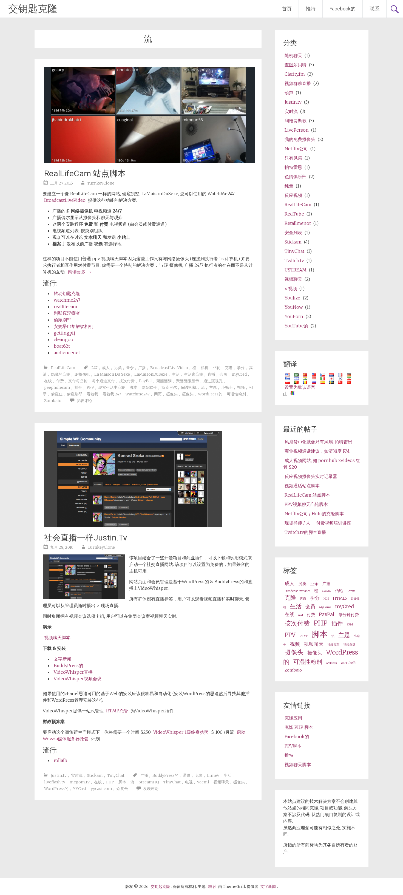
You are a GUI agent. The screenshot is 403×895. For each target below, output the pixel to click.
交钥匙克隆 (33, 9)
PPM (350, 624)
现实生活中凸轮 (111, 387)
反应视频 (293, 195)
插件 (78, 387)
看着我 (92, 394)
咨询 (303, 599)
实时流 (77, 775)
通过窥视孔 (213, 380)
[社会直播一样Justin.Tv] (133, 525)
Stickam (95, 775)
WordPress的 (210, 394)
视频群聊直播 (298, 83)
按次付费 (127, 380)
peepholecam (57, 387)
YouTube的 (296, 325)
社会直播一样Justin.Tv (85, 537)
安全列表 (293, 232)
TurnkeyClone (100, 183)
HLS (326, 599)
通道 (187, 775)
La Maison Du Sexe (112, 374)
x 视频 (291, 288)
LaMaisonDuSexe (151, 374)
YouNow (294, 307)
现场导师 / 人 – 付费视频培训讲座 (318, 523)
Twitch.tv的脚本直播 (305, 532)
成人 (106, 367)
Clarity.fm (295, 74)
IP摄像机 (82, 374)
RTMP (303, 636)
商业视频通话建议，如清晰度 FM (317, 451)
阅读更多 (79, 271)
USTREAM (295, 270)
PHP (110, 782)
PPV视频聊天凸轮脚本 (306, 504)
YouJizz (292, 298)
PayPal (145, 380)
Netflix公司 (296, 148)
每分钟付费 (348, 614)
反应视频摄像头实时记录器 (311, 476)
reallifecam (65, 306)
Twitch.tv (294, 260)
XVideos (331, 663)
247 (94, 367)
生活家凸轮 (193, 374)
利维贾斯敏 (295, 120)
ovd (300, 615)
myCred (239, 374)
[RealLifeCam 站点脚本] (149, 161)
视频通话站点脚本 (302, 485)
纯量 (289, 186)
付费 (60, 380)
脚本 (133, 387)
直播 (211, 374)
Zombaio (52, 400)
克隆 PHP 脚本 (299, 727)
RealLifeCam (63, 367)
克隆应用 (293, 718)
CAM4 (326, 591)
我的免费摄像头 (300, 139)
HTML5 (340, 598)
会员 (223, 374)
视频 (241, 387)
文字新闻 (62, 659)
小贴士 (227, 387)
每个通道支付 (103, 380)
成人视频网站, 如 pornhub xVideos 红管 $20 (321, 464)
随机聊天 (293, 55)
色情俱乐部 (295, 176)
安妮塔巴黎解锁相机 (73, 326)
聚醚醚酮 (164, 380)
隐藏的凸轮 (60, 374)
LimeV (213, 775)
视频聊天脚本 (57, 637)
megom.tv (80, 782)
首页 (287, 9)
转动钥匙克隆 (67, 293)
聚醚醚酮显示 (187, 380)
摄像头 (172, 394)
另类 (118, 367)
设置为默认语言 (300, 387)
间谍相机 (189, 387)
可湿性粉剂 (236, 394)
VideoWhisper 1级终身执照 (181, 732)
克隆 (228, 367)
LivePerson (297, 130)
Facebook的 (343, 9)
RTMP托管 (117, 710)
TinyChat (115, 775)
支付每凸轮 (77, 380)
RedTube (294, 214)
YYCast (79, 788)
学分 (241, 367)
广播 (142, 367)
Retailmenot (298, 223)
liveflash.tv (54, 782)
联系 (374, 9)
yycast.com (101, 788)
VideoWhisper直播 (73, 672)
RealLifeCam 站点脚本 (85, 173)
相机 (204, 367)
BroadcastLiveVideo (65, 200)
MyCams (325, 607)
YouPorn (294, 316)
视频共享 (333, 645)
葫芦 (289, 92)
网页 (158, 394)
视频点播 (349, 645)
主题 (213, 387)
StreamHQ (149, 782)
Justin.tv (59, 775)
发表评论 (84, 400)
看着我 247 (112, 394)
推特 (311, 9)
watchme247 (67, 300)
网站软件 (149, 387)
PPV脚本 (293, 746)
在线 (48, 380)
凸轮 (216, 367)
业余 (130, 367)
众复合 (122, 788)
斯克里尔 (169, 387)
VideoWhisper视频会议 (77, 678)
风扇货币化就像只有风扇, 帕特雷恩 (318, 441)
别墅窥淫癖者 (67, 313)
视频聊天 (221, 782)
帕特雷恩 (293, 167)
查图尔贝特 (295, 64)
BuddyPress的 (68, 665)
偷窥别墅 (62, 319)
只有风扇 (293, 158)
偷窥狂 (57, 394)
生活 (176, 374)
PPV (90, 387)
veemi (203, 782)
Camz (351, 591)
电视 (189, 782)
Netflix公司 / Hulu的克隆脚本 (314, 513)
